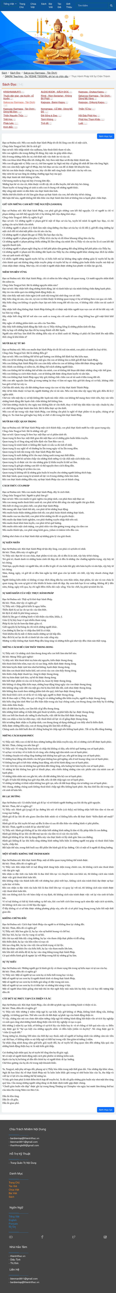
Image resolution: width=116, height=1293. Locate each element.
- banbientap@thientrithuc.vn (24, 1138)
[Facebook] (42, 1236)
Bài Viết (51, 5)
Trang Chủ (22, 5)
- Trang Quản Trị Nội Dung (22, 1162)
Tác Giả (59, 5)
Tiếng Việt (9, 3)
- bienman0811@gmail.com (23, 1141)
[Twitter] (74, 1236)
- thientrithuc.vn (17, 1256)
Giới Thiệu (69, 5)
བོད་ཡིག (12, 1227)
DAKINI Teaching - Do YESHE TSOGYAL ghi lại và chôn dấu (36, 76)
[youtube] (11, 1236)
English (13, 1220)
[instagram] (105, 1236)
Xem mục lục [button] (105, 136)
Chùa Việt (33, 5)
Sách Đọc (15, 72)
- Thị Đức (14, 1263)
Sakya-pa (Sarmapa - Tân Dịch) (40, 72)
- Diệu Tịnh (14, 1259)
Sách (43, 3)
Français (13, 1223)
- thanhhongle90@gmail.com (24, 1145)
